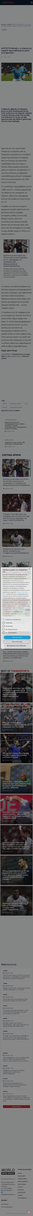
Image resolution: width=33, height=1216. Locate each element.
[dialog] (16, 608)
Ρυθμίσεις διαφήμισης (18, 610)
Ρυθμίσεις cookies (22, 613)
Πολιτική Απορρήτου (8, 616)
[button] (16, 646)
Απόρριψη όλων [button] (17, 641)
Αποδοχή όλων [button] (17, 637)
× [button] (29, 569)
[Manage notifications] (29, 1212)
